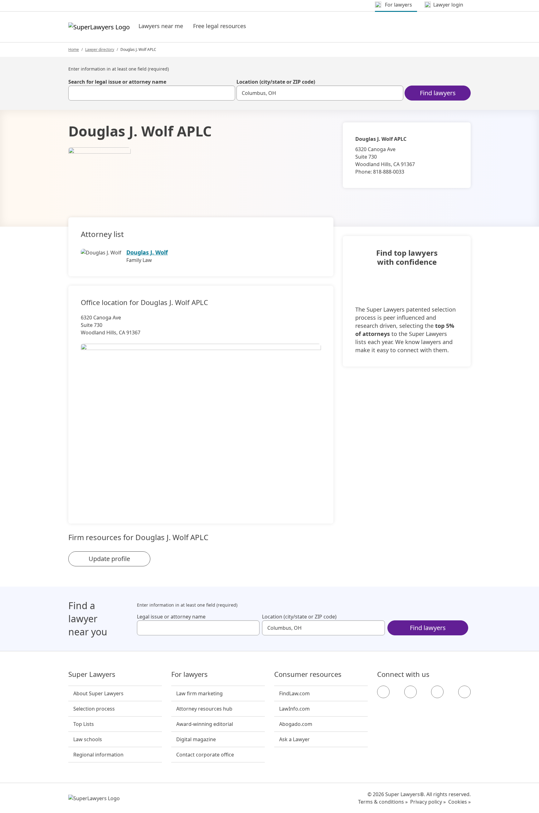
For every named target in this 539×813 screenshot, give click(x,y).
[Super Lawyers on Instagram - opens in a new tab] (410, 692)
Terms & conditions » (383, 801)
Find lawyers (438, 93)
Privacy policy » (428, 801)
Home (73, 49)
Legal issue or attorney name (171, 616)
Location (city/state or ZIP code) (275, 81)
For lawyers (189, 674)
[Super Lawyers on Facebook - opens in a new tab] (383, 692)
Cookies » (459, 801)
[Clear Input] (227, 93)
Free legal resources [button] (219, 26)
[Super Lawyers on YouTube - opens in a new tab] (437, 692)
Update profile (109, 558)
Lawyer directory (99, 49)
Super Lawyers (91, 674)
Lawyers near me (160, 26)
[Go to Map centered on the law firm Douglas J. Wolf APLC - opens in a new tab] (201, 423)
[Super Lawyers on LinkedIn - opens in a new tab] (464, 692)
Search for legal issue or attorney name (117, 81)
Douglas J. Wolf (147, 252)
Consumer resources (308, 674)
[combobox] (151, 93)
